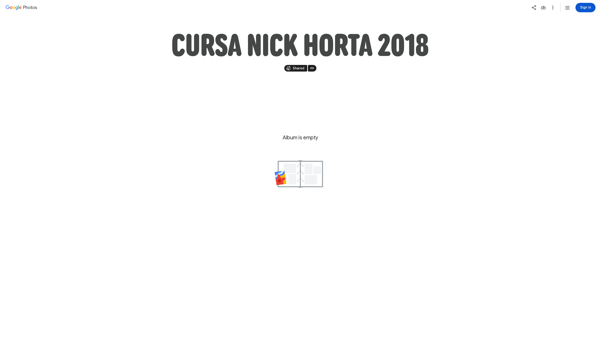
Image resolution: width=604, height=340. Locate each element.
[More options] (553, 7)
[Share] (534, 7)
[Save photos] (543, 7)
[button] (567, 8)
